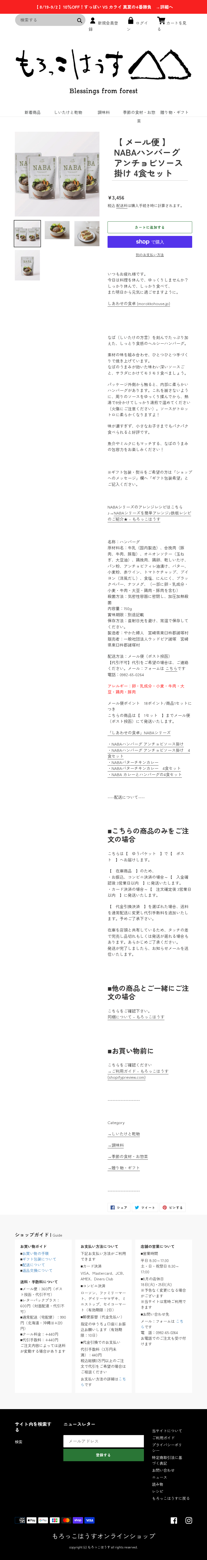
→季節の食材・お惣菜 (128, 1156)
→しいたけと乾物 (124, 1133)
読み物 (157, 1484)
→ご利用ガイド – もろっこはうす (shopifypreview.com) (138, 1074)
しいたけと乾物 (68, 112)
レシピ (157, 1491)
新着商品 (33, 112)
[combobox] (50, 20)
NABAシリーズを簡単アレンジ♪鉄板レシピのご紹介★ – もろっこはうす (149, 516)
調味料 (104, 112)
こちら (171, 668)
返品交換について (37, 1270)
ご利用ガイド (163, 1437)
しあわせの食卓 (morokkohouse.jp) (139, 303)
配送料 (121, 205)
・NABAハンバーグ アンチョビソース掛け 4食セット (149, 753)
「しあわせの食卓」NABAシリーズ (139, 732)
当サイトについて (167, 1430)
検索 (18, 1441)
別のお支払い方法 (150, 254)
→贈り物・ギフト (124, 1167)
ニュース (159, 1477)
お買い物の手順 (35, 1253)
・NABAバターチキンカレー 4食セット (144, 768)
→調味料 (116, 1145)
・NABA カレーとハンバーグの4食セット (145, 774)
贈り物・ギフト (174, 112)
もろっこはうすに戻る (171, 1498)
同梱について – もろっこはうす (136, 1017)
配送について (33, 1264)
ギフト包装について (39, 1259)
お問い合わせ (163, 1470)
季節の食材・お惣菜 (139, 113)
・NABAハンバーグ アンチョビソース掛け (146, 744)
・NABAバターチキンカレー (133, 762)
